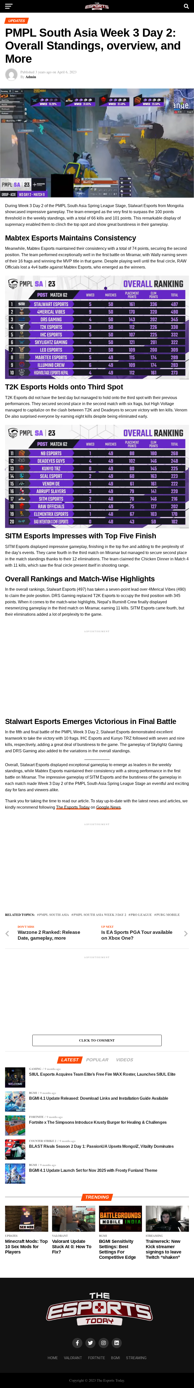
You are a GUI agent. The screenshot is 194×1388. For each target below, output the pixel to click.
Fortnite (96, 1358)
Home (53, 1358)
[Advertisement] (97, 669)
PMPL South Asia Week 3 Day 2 (100, 914)
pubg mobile (168, 914)
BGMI (115, 1358)
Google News (108, 807)
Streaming (136, 1358)
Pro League (141, 914)
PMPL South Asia (54, 914)
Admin (31, 76)
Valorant (73, 1358)
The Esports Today (73, 807)
